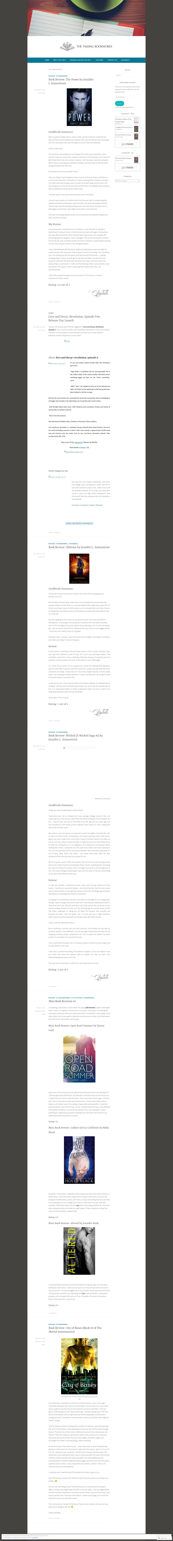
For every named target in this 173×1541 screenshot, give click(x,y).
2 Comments (53, 986)
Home (47, 60)
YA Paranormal (62, 76)
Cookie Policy (35, 1537)
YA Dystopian (76, 998)
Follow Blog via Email (127, 83)
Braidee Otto (119, 129)
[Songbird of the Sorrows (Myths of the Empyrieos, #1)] (136, 131)
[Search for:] (127, 75)
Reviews (52, 76)
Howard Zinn (120, 123)
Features (99, 60)
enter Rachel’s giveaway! (79, 523)
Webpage (99, 505)
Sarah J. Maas (120, 137)
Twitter (92, 505)
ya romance (73, 544)
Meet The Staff (59, 60)
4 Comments (53, 1313)
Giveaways (125, 60)
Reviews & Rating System (80, 60)
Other (51, 313)
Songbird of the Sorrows (123, 127)
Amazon (78, 442)
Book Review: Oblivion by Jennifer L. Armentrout (79, 547)
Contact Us (112, 60)
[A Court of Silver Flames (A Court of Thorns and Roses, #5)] (136, 139)
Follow (119, 103)
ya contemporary (63, 998)
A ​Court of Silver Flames (123, 158)
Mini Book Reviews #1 (62, 1001)
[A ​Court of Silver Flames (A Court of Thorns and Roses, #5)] (136, 162)
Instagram (84, 505)
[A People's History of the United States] (136, 123)
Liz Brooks (41, 93)
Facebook (75, 505)
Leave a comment (54, 302)
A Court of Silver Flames (123, 135)
